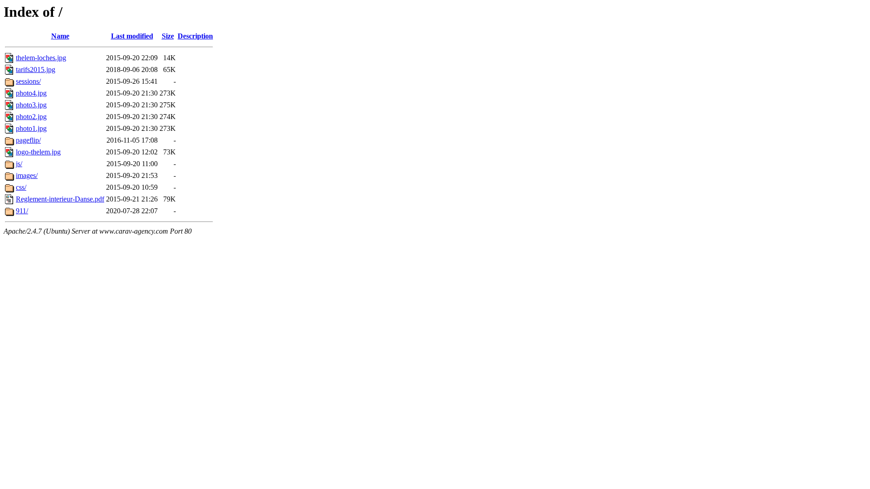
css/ (21, 187)
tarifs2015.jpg (35, 69)
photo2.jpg (31, 116)
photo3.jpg (31, 105)
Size (168, 36)
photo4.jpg (31, 93)
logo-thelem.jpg (38, 152)
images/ (27, 175)
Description (195, 36)
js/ (19, 164)
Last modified (132, 36)
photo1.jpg (31, 128)
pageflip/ (28, 140)
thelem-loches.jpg (41, 58)
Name (60, 36)
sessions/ (28, 81)
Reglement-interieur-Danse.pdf (60, 199)
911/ (22, 211)
